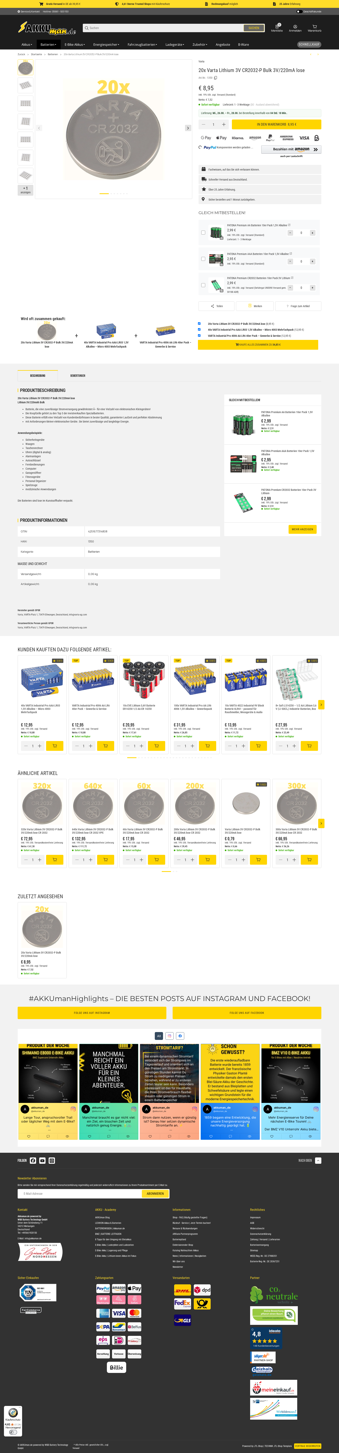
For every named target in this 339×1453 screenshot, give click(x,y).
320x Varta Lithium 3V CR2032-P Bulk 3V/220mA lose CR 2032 (41, 831)
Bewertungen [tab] (77, 376)
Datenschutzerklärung (66, 1185)
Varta (201, 61)
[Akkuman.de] (47, 28)
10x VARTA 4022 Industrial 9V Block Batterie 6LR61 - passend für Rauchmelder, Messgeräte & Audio (244, 709)
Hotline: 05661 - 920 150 (55, 11)
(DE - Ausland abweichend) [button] (264, 104)
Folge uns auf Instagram (92, 1012)
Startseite (36, 54)
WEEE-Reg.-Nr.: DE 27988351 (263, 1256)
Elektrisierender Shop (183, 1245)
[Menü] (19, 1408)
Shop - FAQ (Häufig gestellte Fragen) (190, 1217)
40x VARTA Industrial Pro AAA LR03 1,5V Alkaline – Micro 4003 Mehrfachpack (40, 709)
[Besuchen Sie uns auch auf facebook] (33, 1160)
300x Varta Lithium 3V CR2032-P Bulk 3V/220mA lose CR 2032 (296, 831)
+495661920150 (29, 1232)
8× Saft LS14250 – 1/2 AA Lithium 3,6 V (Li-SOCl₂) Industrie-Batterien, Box (296, 707)
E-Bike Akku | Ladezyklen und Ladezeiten (114, 1245)
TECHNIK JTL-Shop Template (278, 1446)
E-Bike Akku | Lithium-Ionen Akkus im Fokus (115, 1256)
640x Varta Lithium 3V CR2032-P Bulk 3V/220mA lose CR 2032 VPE (92, 831)
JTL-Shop (258, 1446)
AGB (252, 1223)
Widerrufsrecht (257, 1228)
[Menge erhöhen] (224, 124)
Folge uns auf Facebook (247, 1012)
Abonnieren (155, 1194)
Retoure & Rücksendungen (185, 1228)
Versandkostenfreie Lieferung (49, 842)
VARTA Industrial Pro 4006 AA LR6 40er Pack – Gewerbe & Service (91, 707)
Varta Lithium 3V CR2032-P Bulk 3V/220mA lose (242, 831)
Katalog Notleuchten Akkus (186, 1250)
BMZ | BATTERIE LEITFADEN (108, 1234)
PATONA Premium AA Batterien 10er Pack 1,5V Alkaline (287, 414)
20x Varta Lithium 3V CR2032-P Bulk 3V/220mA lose (91, 54)
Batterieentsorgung (259, 1245)
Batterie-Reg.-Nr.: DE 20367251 (265, 1261)
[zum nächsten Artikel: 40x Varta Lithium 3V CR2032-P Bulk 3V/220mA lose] (318, 54)
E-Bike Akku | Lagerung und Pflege (111, 1250)
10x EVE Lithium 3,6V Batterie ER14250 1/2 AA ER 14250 (139, 707)
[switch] (13, 1432)
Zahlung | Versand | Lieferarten (265, 1239)
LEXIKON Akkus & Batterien (108, 1223)
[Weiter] (188, 128)
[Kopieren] (215, 78)
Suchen (254, 28)
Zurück (21, 54)
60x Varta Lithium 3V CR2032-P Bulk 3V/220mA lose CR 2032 (143, 831)
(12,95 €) (256, 329)
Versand (221, 94)
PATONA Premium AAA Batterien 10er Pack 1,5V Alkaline (287, 452)
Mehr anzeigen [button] (302, 529)
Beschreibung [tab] (37, 376)
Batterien (53, 54)
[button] (291, 151)
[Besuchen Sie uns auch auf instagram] (52, 1160)
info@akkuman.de (33, 1238)
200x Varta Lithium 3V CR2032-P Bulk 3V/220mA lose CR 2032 (194, 831)
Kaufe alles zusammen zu (260, 344)
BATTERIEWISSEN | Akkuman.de (110, 1228)
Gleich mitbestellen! (244, 400)
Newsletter (178, 1267)
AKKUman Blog (102, 1217)
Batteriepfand (179, 1239)
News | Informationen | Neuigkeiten (189, 1256)
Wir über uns (179, 1261)
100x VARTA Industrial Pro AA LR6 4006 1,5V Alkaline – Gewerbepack (193, 707)
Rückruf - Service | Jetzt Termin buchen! (192, 1223)
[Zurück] (39, 128)
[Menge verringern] (203, 124)
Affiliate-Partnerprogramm (185, 1234)
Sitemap (254, 1250)
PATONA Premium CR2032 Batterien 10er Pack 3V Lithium (288, 491)
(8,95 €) (241, 323)
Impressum (255, 1217)
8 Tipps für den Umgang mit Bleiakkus (113, 1239)
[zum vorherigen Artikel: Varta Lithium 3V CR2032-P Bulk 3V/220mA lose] (310, 54)
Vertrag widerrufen (307, 1446)
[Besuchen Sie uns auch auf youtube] (42, 1160)
